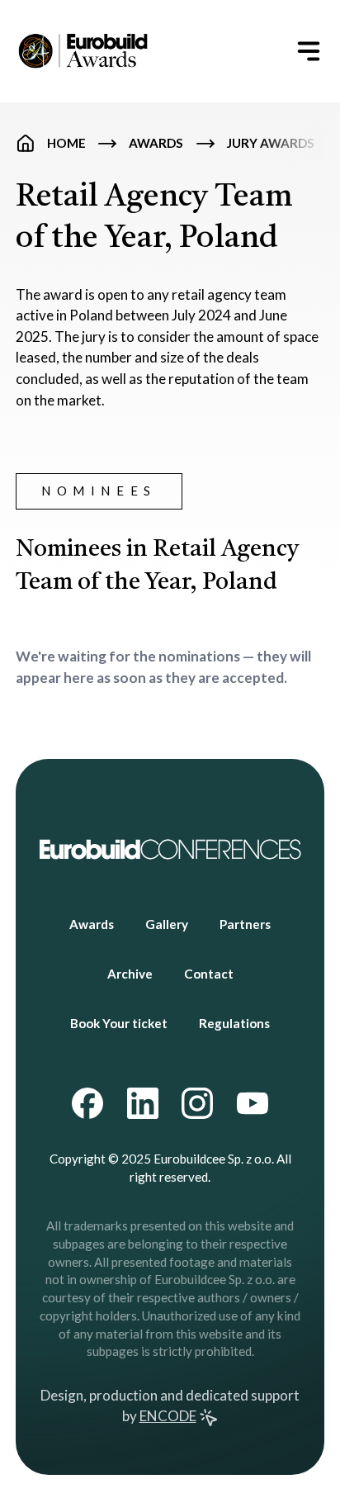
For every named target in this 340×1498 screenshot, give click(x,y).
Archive (130, 973)
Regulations (234, 1023)
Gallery (166, 924)
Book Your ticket (119, 1023)
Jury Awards (270, 142)
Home (66, 142)
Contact (209, 973)
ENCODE (167, 1416)
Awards (156, 142)
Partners (245, 924)
